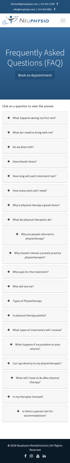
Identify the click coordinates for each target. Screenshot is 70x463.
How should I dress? (25, 161)
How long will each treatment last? (34, 176)
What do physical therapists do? (32, 219)
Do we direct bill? (23, 147)
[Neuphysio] (25, 20)
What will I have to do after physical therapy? (37, 380)
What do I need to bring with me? (33, 132)
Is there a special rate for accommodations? (37, 413)
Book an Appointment (35, 75)
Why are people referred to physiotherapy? (37, 236)
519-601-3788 (48, 4)
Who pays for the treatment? (31, 272)
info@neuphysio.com (24, 9)
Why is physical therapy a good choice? (36, 205)
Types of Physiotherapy (27, 301)
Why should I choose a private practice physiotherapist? (37, 255)
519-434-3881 (45, 9)
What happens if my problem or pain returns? (37, 347)
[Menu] (63, 20)
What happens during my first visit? (34, 118)
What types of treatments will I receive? (37, 330)
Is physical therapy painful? (29, 315)
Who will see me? (23, 286)
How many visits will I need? (30, 190)
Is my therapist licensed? (28, 396)
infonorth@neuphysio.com (24, 4)
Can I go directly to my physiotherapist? (37, 363)
